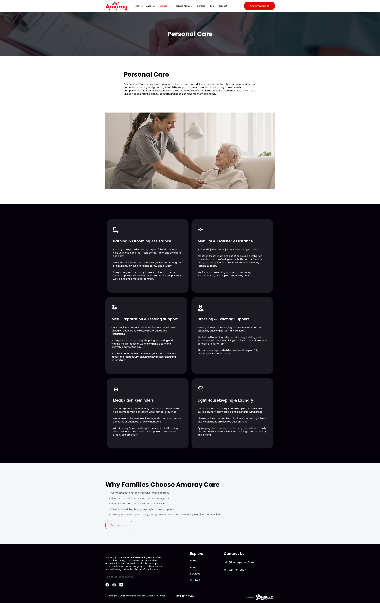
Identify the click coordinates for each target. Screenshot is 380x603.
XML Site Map (185, 596)
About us (150, 5)
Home (139, 5)
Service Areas (183, 5)
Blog (212, 5)
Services (164, 5)
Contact (222, 5)
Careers (201, 5)
